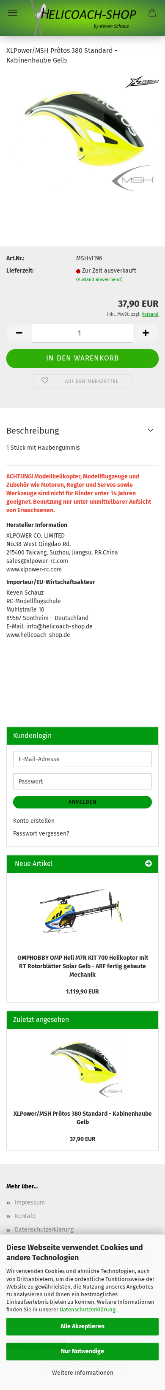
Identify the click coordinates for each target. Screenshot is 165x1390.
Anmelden (82, 802)
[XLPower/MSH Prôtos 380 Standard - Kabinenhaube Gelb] (82, 135)
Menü (12, 12)
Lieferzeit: (19, 270)
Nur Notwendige (82, 1351)
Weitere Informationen (82, 1372)
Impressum (30, 1202)
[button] (19, 333)
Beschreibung (32, 431)
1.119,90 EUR (82, 991)
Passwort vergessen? (41, 833)
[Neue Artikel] (148, 864)
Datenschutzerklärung (88, 1309)
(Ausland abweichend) (99, 279)
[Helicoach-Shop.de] (82, 18)
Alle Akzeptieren (82, 1326)
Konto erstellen (34, 821)
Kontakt (25, 1216)
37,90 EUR (83, 1139)
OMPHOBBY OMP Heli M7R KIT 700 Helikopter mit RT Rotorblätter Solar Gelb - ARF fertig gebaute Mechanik (82, 966)
